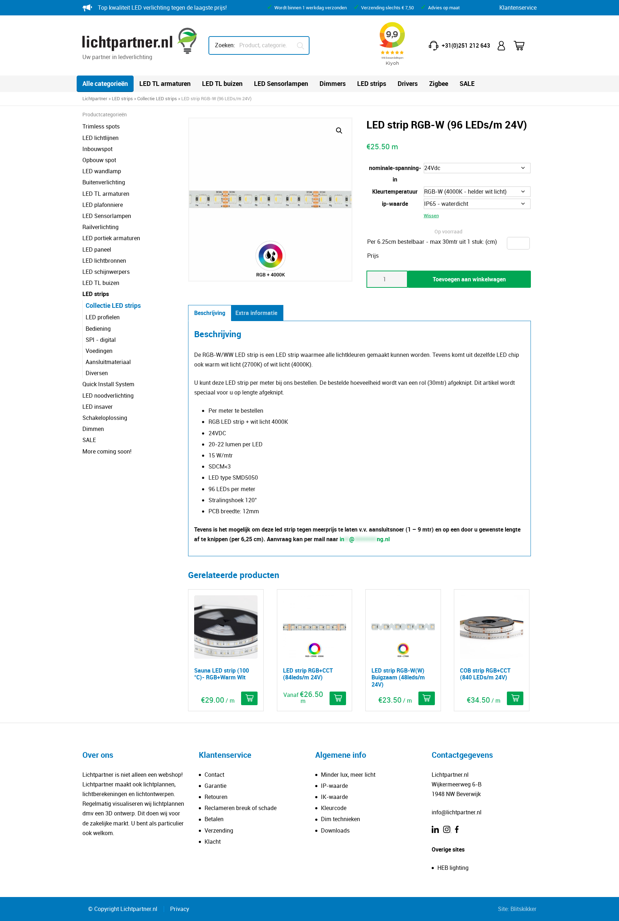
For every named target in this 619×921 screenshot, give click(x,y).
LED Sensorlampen (281, 83)
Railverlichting (100, 227)
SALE (467, 83)
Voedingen (99, 351)
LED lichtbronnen (104, 261)
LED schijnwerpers (106, 272)
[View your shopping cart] (524, 45)
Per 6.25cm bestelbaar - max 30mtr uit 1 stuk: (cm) (432, 242)
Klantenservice (518, 7)
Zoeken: (225, 45)
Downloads (335, 830)
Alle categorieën (105, 83)
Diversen (97, 373)
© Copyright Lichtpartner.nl (122, 909)
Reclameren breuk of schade (241, 808)
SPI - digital (101, 340)
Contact (214, 775)
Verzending (219, 830)
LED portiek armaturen (111, 238)
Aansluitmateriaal (108, 362)
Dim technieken (340, 819)
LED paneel (96, 249)
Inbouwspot (97, 149)
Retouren (216, 797)
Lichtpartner (94, 98)
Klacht (213, 841)
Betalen (214, 819)
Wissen (431, 215)
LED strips (371, 83)
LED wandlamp (101, 171)
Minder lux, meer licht (348, 775)
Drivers (408, 83)
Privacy (179, 909)
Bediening (98, 329)
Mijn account (502, 45)
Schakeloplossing (104, 418)
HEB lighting (453, 868)
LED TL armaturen (165, 83)
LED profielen (103, 317)
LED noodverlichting (108, 395)
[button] (339, 130)
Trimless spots (101, 126)
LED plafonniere (102, 205)
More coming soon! (106, 451)
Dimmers (333, 83)
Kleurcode (333, 808)
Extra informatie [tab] (256, 313)
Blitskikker (523, 909)
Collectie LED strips (157, 98)
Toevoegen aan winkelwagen (469, 279)
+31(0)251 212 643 (466, 45)
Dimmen (93, 429)
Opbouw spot (99, 160)
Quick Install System (108, 384)
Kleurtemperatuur (395, 191)
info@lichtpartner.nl (456, 812)
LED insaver (97, 407)
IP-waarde (334, 786)
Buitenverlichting (103, 182)
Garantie (215, 786)
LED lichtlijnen (100, 138)
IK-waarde (334, 797)
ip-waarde (395, 204)
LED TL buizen (222, 83)
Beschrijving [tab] (209, 313)
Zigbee (438, 83)
